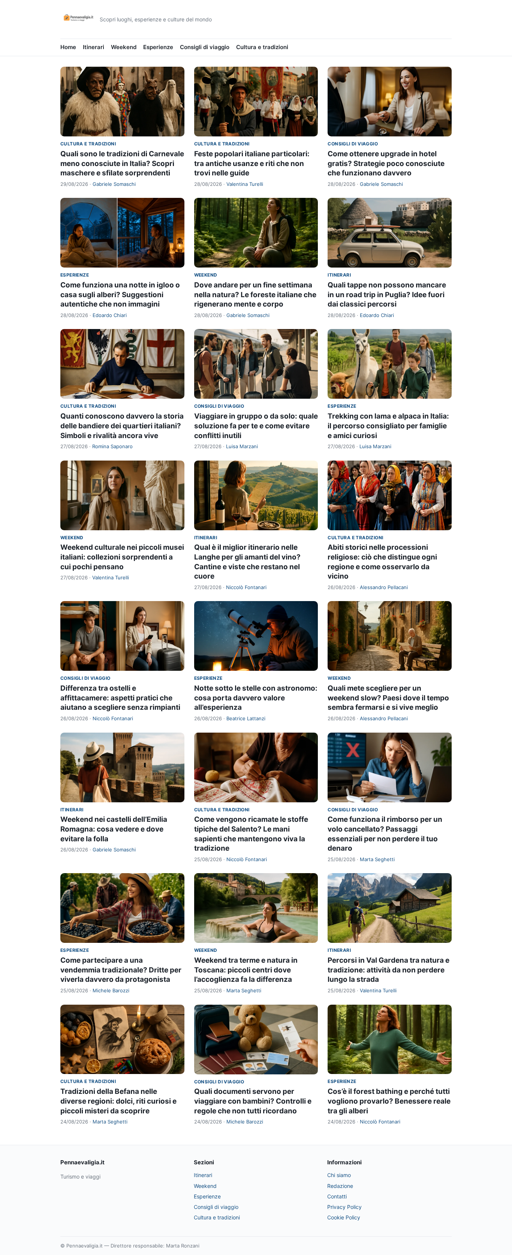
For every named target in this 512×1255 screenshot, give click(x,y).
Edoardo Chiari (110, 315)
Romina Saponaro (112, 446)
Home (68, 47)
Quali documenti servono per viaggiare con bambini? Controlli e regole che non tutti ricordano (252, 1101)
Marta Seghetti (377, 859)
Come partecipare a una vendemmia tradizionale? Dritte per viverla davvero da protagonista (120, 970)
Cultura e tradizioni (262, 47)
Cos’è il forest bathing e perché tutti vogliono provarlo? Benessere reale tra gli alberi (389, 1101)
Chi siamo (339, 1175)
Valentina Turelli (244, 184)
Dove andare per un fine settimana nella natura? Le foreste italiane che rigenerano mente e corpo (255, 294)
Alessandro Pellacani (384, 587)
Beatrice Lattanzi (245, 718)
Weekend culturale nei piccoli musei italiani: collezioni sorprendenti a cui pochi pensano (122, 557)
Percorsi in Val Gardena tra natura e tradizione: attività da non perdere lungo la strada (388, 970)
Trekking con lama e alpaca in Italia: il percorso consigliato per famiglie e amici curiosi (388, 426)
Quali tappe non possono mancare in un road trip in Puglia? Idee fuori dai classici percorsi (387, 294)
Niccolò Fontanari (246, 587)
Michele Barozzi (111, 990)
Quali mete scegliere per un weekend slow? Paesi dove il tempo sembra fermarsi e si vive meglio (388, 698)
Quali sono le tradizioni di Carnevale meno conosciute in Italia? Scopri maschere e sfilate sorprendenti (122, 163)
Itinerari (93, 47)
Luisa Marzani (242, 446)
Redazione (340, 1186)
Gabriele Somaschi (114, 184)
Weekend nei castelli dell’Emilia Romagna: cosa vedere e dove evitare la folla (113, 829)
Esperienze (158, 47)
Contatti (337, 1196)
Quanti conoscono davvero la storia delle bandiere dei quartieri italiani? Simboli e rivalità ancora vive (122, 426)
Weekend (123, 47)
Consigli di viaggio (204, 47)
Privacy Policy (344, 1207)
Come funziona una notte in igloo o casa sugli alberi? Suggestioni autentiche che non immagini (120, 294)
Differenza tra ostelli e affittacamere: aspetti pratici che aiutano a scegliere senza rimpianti (120, 698)
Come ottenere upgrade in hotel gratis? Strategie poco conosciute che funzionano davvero (386, 163)
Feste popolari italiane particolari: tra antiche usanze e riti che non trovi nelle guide (252, 163)
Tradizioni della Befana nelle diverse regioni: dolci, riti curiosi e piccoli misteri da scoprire (118, 1101)
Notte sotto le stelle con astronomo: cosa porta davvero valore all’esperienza (255, 698)
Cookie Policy (343, 1217)
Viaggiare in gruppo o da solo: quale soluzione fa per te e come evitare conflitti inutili (256, 426)
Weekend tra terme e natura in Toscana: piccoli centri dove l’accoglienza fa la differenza (246, 970)
